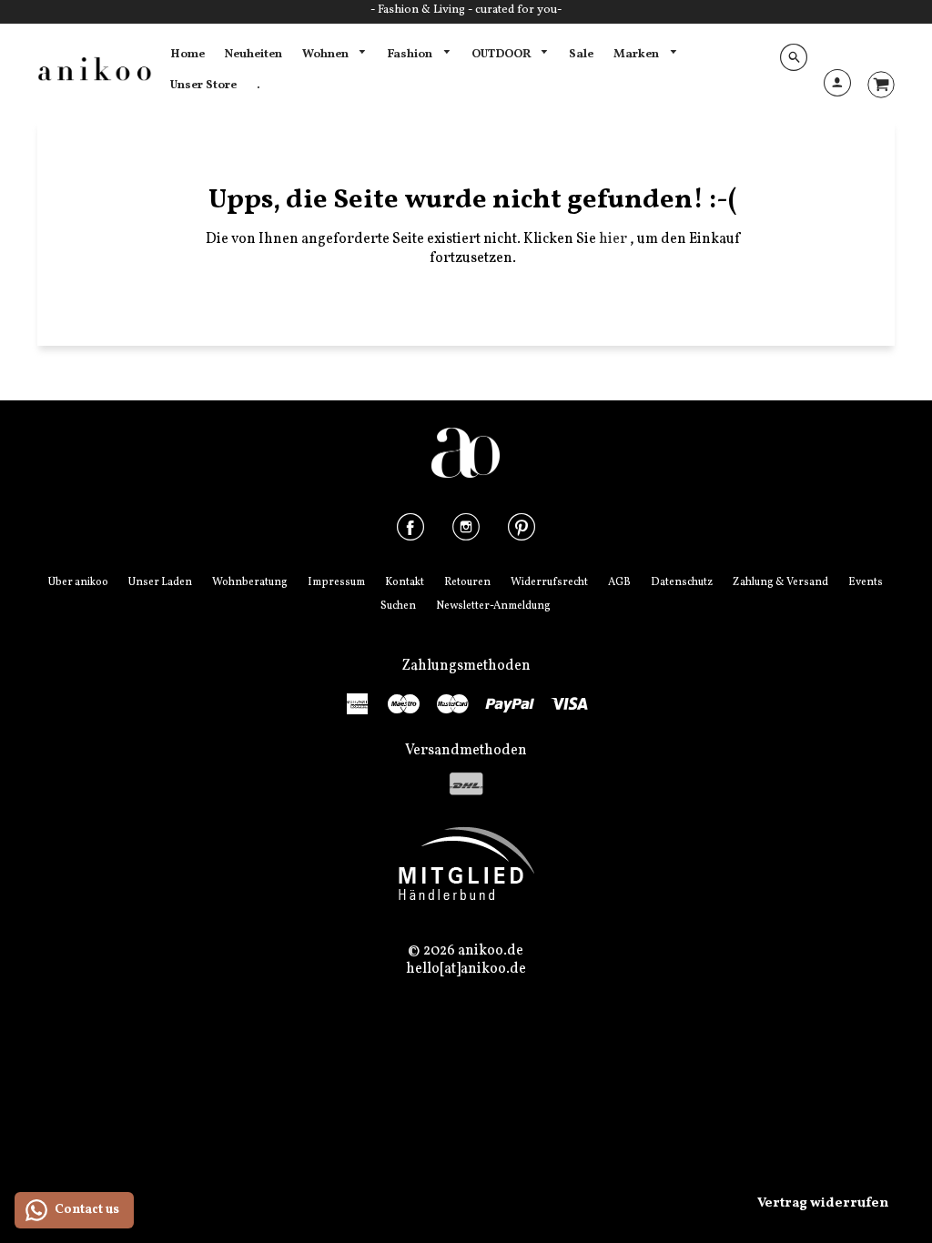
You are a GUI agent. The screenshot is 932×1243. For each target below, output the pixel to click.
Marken (637, 54)
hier (614, 239)
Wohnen (326, 54)
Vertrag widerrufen (822, 1203)
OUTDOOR (502, 54)
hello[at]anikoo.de (466, 969)
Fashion (411, 54)
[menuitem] (187, 54)
